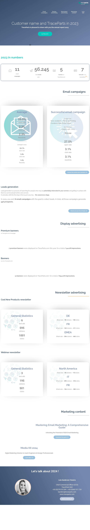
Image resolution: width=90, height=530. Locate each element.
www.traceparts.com (67, 494)
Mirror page (68, 133)
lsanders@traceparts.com (67, 492)
